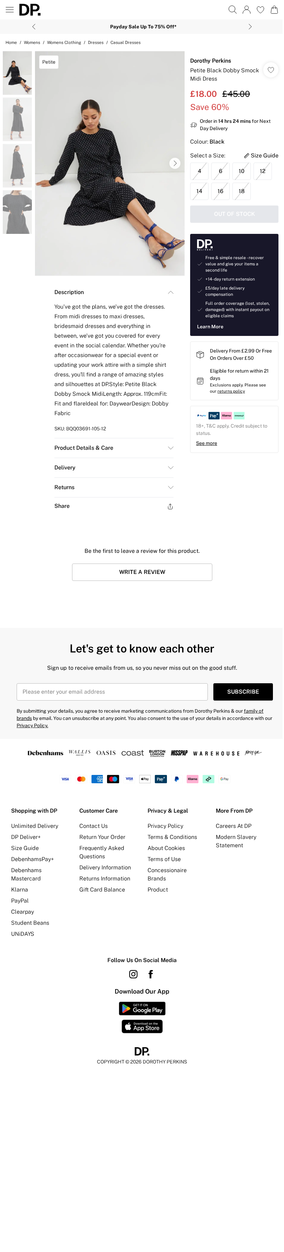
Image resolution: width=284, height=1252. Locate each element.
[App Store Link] (142, 1017)
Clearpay (22, 911)
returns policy (231, 391)
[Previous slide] (33, 26)
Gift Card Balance (102, 889)
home (11, 42)
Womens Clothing (64, 42)
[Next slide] (250, 26)
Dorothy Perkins (210, 60)
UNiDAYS (22, 934)
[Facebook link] (151, 974)
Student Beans (30, 923)
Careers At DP (233, 826)
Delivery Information (105, 867)
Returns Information (104, 878)
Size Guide (25, 848)
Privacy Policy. (32, 725)
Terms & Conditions (172, 837)
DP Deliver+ (26, 837)
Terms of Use (164, 859)
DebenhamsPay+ (32, 859)
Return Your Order (102, 837)
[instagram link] (133, 974)
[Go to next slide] (174, 163)
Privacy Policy (165, 826)
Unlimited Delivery (34, 826)
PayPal (20, 900)
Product (158, 889)
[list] (110, 163)
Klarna (19, 889)
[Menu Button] (10, 10)
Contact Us (93, 826)
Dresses (96, 42)
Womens (32, 42)
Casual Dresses (125, 42)
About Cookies (166, 848)
